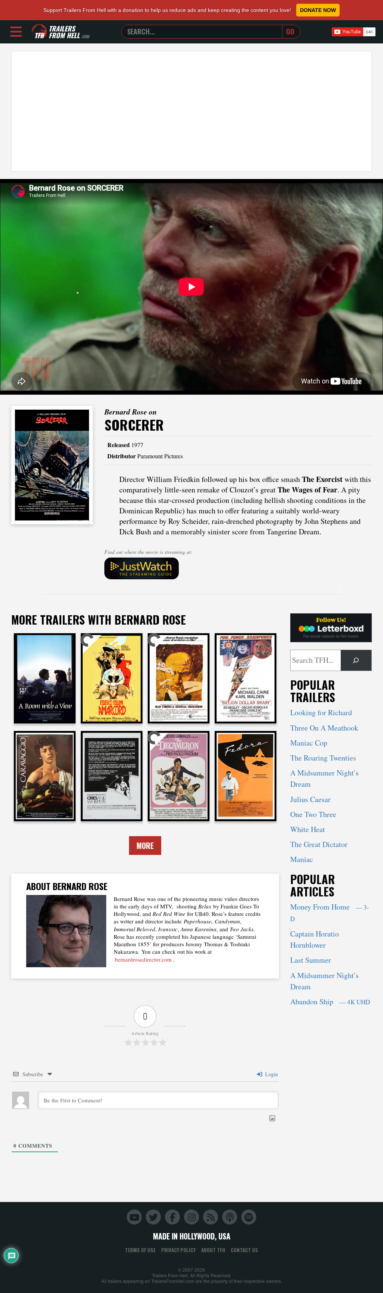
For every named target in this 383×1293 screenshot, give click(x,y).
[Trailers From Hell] (39, 31)
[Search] (356, 660)
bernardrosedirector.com (143, 959)
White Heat (307, 829)
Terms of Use (140, 1250)
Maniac (301, 859)
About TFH (213, 1250)
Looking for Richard (321, 712)
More (145, 845)
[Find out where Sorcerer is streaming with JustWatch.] (238, 568)
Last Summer (310, 960)
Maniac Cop (308, 743)
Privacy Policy (178, 1250)
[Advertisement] (191, 111)
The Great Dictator (318, 844)
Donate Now (318, 10)
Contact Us (244, 1250)
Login (271, 1074)
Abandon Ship (330, 1001)
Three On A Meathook (324, 728)
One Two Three (313, 814)
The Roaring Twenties (323, 758)
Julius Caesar (310, 799)
